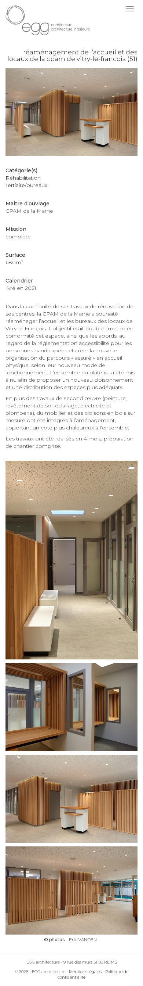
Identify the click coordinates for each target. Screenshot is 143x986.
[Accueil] (47, 20)
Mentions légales (85, 971)
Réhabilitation (23, 177)
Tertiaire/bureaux (26, 185)
